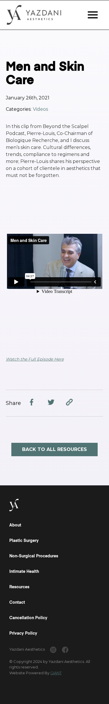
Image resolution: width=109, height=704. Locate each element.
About (15, 525)
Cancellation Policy (28, 618)
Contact (17, 603)
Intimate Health (24, 572)
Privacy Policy (23, 633)
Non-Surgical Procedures (33, 556)
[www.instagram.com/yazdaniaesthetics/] (53, 651)
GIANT (56, 672)
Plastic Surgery (24, 541)
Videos (40, 109)
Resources (19, 587)
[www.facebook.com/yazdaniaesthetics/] (65, 651)
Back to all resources (54, 449)
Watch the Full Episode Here (35, 359)
